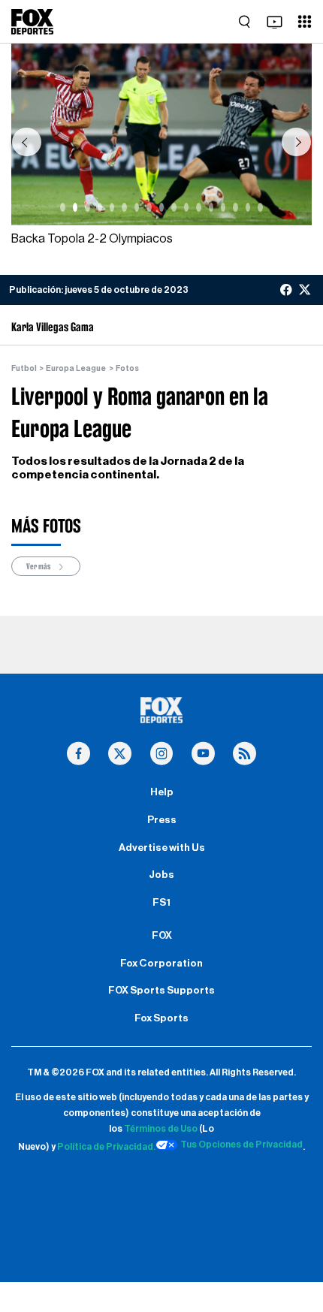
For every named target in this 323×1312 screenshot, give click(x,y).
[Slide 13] (211, 207)
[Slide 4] (100, 207)
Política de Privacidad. (106, 1146)
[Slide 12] (198, 207)
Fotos (127, 368)
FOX (162, 935)
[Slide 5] (112, 207)
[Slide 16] (248, 207)
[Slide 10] (173, 207)
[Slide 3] (87, 207)
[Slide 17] (260, 207)
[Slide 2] (75, 207)
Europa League (76, 368)
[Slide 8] (148, 207)
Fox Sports (161, 1018)
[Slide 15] (235, 207)
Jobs (161, 875)
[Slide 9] (161, 207)
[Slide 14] (223, 207)
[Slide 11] (186, 207)
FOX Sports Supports (161, 990)
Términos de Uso (161, 1128)
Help (162, 792)
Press (162, 820)
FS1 (161, 902)
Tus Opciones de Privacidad (241, 1144)
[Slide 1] (62, 207)
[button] (26, 142)
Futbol (24, 368)
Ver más (39, 566)
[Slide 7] (136, 207)
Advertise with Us (162, 848)
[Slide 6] (124, 207)
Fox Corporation (161, 963)
